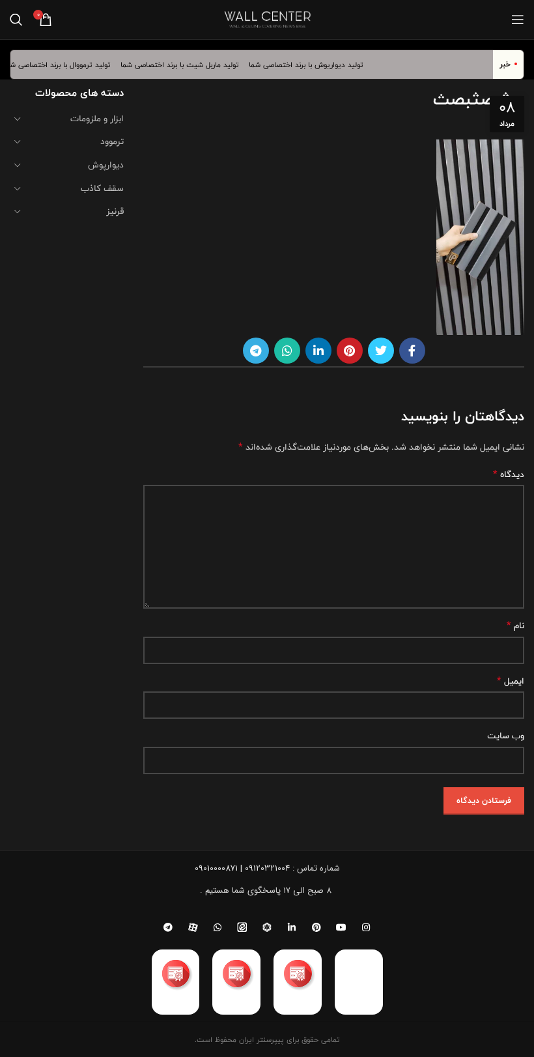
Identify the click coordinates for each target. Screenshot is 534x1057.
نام (515, 625)
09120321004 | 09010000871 (242, 868)
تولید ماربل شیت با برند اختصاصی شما (185, 64)
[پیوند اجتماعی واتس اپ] (287, 351)
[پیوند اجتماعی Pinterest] (350, 351)
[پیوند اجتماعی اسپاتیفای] (267, 927)
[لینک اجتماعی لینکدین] (318, 351)
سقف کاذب (102, 188)
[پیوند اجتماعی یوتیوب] (341, 927)
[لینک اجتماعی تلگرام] (256, 351)
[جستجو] (16, 20)
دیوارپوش (106, 165)
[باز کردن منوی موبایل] (518, 20)
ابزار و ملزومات (97, 118)
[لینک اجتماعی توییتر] (381, 351)
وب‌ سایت (505, 736)
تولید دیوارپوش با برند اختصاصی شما (312, 64)
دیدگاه (508, 474)
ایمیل (510, 681)
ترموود (112, 141)
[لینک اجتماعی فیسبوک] (412, 351)
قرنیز (115, 211)
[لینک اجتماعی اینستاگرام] (366, 927)
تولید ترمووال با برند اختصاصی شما (63, 64)
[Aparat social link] (193, 927)
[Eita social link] (242, 927)
